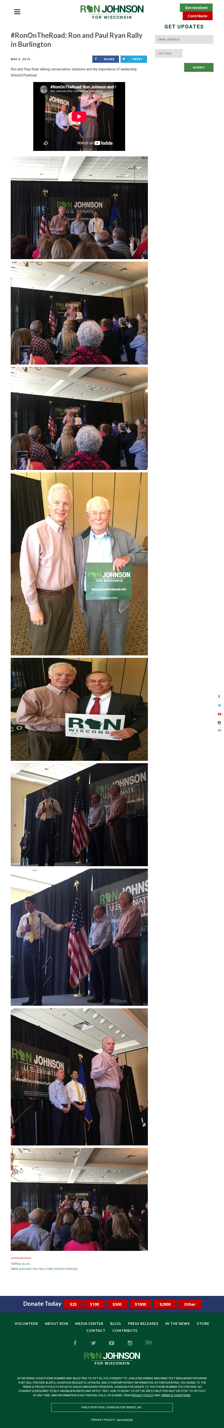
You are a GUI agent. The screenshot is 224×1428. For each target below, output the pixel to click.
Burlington (28, 1269)
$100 (94, 1304)
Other (190, 1304)
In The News (177, 1323)
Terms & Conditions (176, 1395)
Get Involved (196, 7)
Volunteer (26, 1323)
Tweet (137, 59)
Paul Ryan (45, 1269)
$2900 (165, 1304)
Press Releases (143, 1323)
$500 (117, 1304)
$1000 (140, 1304)
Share (109, 59)
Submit (199, 67)
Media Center (89, 1323)
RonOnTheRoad (66, 1269)
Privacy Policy (142, 1395)
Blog (26, 1264)
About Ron (56, 1323)
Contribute (197, 16)
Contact (95, 1330)
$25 (73, 1304)
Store (203, 1323)
